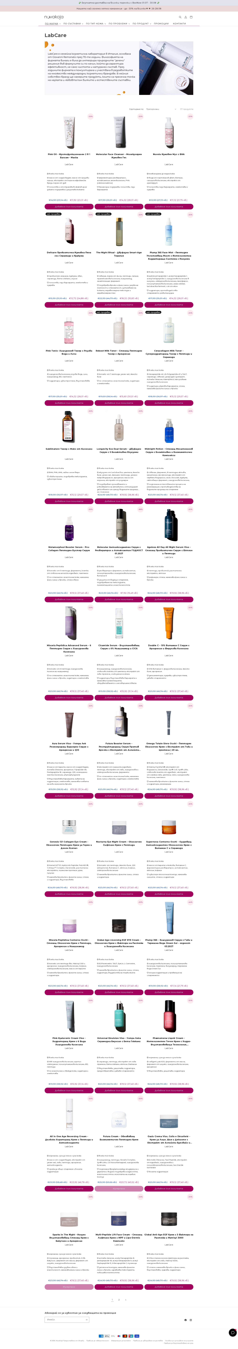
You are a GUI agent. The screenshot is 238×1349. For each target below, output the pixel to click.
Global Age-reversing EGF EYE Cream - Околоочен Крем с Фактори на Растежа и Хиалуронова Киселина (119, 943)
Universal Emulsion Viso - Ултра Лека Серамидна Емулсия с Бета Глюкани (119, 1040)
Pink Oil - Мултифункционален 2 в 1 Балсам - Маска (69, 156)
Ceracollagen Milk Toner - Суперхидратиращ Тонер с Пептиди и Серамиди (169, 354)
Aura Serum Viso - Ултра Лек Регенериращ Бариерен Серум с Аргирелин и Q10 (69, 746)
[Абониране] (86, 1320)
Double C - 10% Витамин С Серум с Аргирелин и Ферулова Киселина (168, 647)
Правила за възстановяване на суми (178, 1343)
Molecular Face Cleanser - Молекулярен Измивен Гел (119, 156)
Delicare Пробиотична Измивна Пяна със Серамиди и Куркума (69, 254)
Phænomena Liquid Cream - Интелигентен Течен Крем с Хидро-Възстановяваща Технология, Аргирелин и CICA (169, 1041)
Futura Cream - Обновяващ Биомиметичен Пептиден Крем (119, 1138)
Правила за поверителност (97, 1341)
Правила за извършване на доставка (148, 1341)
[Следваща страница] (125, 1300)
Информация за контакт (121, 1341)
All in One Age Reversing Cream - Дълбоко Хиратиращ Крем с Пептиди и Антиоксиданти (69, 1139)
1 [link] (112, 1300)
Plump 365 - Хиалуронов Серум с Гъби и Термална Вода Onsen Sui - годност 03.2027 (168, 943)
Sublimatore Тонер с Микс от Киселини (69, 449)
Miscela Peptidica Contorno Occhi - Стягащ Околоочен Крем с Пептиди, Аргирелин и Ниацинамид (69, 943)
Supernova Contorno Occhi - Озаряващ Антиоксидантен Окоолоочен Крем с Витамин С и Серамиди (169, 845)
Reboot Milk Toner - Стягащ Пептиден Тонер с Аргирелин (119, 352)
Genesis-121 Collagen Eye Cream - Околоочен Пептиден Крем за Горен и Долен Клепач (69, 845)
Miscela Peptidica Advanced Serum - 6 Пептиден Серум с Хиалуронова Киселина (69, 648)
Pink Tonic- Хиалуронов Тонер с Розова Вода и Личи (69, 352)
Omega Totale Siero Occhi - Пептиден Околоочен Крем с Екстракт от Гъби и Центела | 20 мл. (169, 746)
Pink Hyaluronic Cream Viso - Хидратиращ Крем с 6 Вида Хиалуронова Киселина (69, 1041)
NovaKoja (59, 1341)
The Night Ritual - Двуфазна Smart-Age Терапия (119, 254)
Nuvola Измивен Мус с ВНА (169, 154)
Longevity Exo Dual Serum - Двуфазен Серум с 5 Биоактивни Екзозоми (119, 450)
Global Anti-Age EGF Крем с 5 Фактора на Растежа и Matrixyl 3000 (168, 1236)
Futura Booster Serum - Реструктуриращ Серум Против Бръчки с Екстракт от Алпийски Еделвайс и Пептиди (119, 747)
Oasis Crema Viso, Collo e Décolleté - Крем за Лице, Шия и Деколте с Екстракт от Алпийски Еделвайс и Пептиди (169, 1139)
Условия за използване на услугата (179, 1341)
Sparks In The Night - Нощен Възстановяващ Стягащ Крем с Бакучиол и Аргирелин (69, 1237)
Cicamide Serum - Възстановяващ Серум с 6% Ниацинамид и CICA (119, 647)
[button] (52, 24)
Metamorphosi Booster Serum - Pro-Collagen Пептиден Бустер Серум (69, 549)
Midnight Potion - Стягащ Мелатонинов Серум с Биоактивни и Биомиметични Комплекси (169, 452)
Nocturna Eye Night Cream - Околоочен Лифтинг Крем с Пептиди (119, 843)
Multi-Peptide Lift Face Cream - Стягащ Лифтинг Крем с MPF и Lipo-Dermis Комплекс (119, 1237)
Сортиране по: (136, 109)
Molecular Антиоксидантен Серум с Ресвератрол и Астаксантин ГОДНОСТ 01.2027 (119, 550)
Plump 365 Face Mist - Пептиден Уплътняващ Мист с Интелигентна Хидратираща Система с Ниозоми (169, 255)
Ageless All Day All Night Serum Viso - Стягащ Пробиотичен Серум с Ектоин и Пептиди (169, 550)
